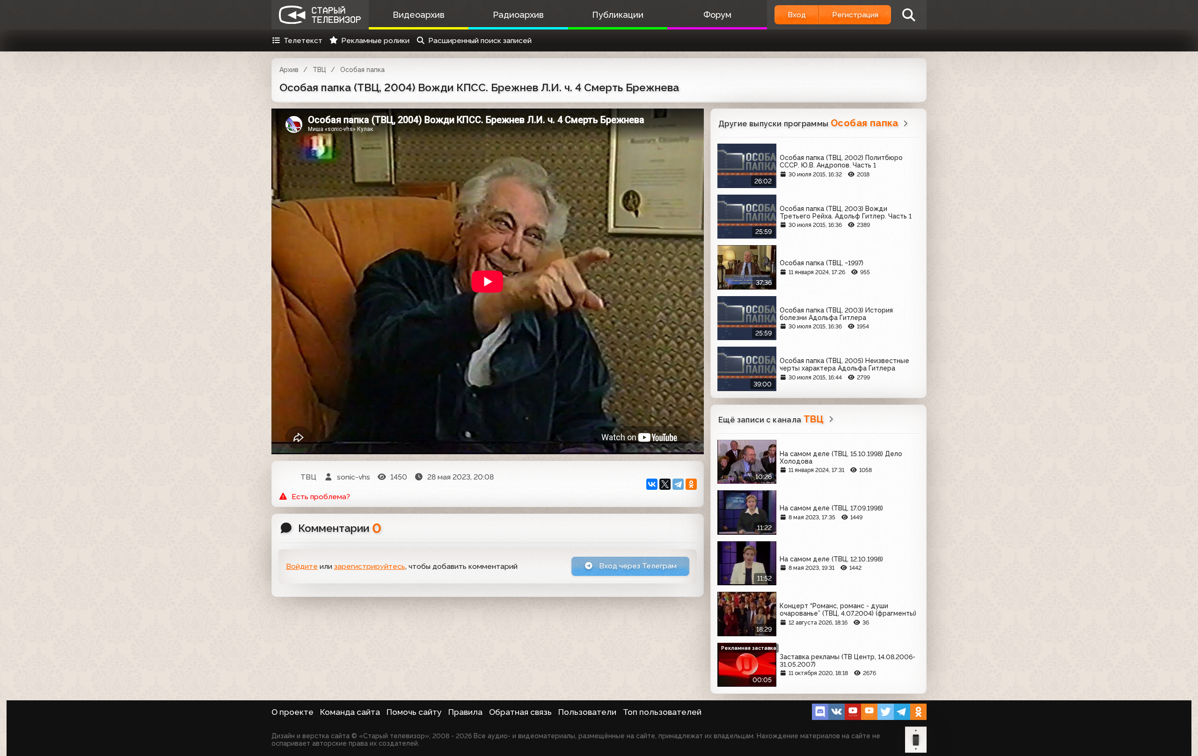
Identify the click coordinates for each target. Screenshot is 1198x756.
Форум (717, 15)
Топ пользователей (662, 712)
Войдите (302, 566)
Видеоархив (419, 15)
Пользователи (587, 712)
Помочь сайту (414, 712)
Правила (465, 712)
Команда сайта (350, 712)
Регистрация (855, 14)
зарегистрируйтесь (369, 566)
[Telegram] (678, 484)
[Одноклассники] (691, 484)
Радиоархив (518, 15)
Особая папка (362, 69)
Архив (289, 69)
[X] (665, 484)
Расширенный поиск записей (480, 40)
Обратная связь (520, 712)
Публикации (617, 15)
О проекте (292, 712)
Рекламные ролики (375, 40)
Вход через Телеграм (637, 565)
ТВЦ (319, 69)
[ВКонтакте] (651, 484)
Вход (797, 14)
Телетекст (303, 40)
